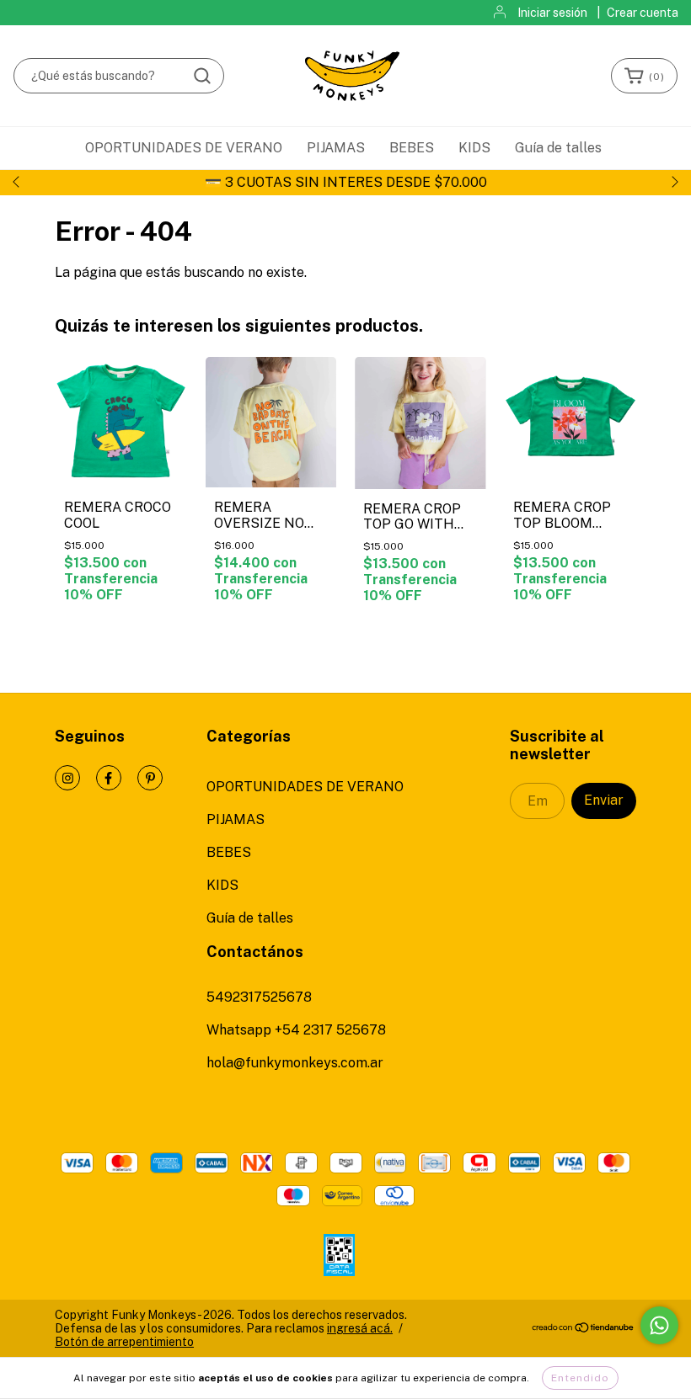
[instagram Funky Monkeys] (67, 777)
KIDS (474, 148)
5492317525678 (259, 997)
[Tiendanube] (583, 1329)
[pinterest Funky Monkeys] (150, 777)
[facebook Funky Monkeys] (108, 777)
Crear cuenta (642, 12)
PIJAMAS (336, 148)
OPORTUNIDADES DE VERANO (183, 148)
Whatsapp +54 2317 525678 (296, 1030)
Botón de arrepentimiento (124, 1341)
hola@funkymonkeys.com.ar (294, 1063)
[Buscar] (202, 76)
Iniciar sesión (552, 12)
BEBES (411, 148)
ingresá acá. (360, 1328)
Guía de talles (558, 148)
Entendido (580, 1378)
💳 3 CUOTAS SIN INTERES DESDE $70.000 (346, 182)
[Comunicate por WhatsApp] (659, 1325)
